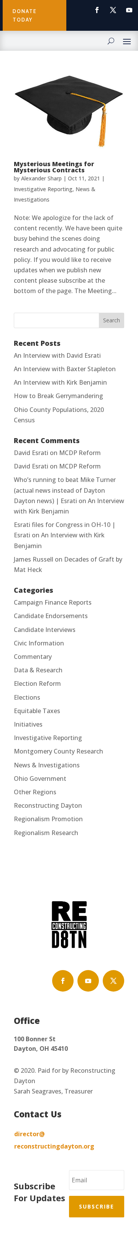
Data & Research (38, 670)
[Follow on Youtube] (129, 10)
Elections (27, 697)
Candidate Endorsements (51, 616)
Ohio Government (40, 778)
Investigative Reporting (43, 189)
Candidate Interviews (45, 629)
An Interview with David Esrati (57, 355)
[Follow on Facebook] (97, 10)
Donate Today (25, 15)
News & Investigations (47, 765)
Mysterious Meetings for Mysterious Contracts (54, 167)
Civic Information (39, 643)
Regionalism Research (46, 833)
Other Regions (35, 792)
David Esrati (31, 452)
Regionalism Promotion (48, 819)
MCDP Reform (80, 452)
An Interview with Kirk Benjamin (60, 382)
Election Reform (37, 683)
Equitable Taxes (37, 711)
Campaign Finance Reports (53, 602)
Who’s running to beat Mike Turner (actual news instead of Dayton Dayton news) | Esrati (65, 490)
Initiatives (28, 724)
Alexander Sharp (41, 178)
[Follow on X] (113, 10)
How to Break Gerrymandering (58, 396)
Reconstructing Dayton (48, 805)
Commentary (33, 656)
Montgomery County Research (58, 751)
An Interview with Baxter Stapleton (65, 369)
